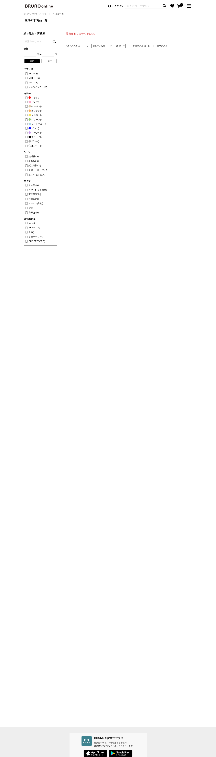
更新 (32, 61)
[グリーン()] (27, 120)
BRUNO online (30, 13)
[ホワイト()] (27, 146)
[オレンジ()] (27, 111)
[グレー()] (27, 141)
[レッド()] (27, 98)
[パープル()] (27, 133)
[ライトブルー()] (27, 124)
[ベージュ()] (27, 106)
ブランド (46, 13)
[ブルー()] (27, 128)
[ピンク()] (27, 102)
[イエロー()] (27, 115)
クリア (49, 61)
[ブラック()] (27, 137)
